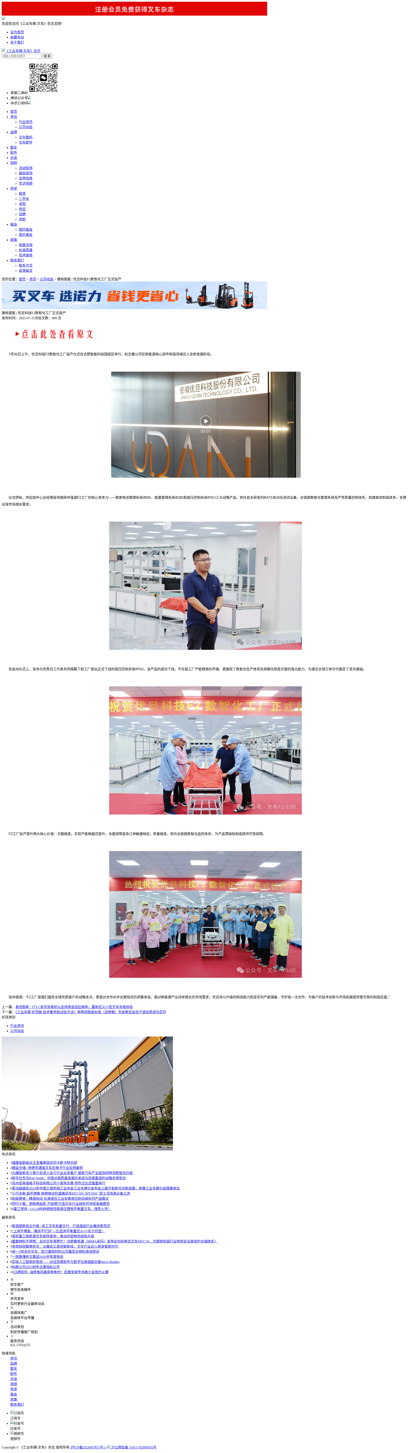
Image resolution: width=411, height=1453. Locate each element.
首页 (13, 111)
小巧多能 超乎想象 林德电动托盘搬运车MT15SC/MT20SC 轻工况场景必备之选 (71, 1193)
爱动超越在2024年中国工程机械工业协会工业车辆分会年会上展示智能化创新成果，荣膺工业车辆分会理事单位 (96, 1188)
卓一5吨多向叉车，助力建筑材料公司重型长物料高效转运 (55, 1251)
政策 (13, 240)
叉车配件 (26, 142)
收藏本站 (17, 37)
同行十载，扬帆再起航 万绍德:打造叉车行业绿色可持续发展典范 (61, 1204)
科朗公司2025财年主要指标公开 (36, 1267)
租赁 (22, 194)
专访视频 (26, 183)
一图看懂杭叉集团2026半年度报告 (37, 1257)
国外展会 (26, 235)
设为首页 (17, 32)
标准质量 (26, 250)
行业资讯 (26, 122)
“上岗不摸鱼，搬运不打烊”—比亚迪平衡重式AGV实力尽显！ (58, 1231)
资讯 (13, 117)
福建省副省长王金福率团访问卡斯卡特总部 (44, 1163)
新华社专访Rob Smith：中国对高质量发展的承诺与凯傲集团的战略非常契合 (69, 1178)
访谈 (13, 158)
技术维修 (26, 255)
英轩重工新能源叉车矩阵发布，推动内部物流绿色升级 (53, 1236)
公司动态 (26, 127)
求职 (22, 219)
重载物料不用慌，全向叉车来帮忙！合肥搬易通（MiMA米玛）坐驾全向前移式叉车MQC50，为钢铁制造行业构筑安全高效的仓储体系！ (115, 1241)
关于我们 (17, 42)
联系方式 (26, 265)
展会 (13, 224)
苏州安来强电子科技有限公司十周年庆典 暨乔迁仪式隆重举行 (58, 1183)
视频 (13, 163)
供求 (13, 188)
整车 (13, 147)
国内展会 (26, 229)
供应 (22, 209)
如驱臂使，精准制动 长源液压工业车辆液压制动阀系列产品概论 (60, 1198)
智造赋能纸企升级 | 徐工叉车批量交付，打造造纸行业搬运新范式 (61, 1226)
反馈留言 (26, 270)
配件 (13, 152)
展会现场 (26, 173)
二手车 (24, 199)
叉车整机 (26, 137)
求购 (22, 204)
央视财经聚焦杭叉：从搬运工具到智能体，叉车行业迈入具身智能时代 (65, 1246)
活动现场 (26, 168)
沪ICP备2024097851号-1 (88, 1447)
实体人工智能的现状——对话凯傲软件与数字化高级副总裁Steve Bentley (66, 1262)
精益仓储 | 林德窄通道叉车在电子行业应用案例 (47, 1168)
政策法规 (26, 245)
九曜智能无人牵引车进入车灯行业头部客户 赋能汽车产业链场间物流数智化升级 (72, 1173)
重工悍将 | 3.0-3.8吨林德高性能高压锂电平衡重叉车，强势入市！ (62, 1209)
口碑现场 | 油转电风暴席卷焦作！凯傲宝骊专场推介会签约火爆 (61, 1272)
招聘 (22, 214)
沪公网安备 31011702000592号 (133, 1447)
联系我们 (17, 260)
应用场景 (26, 178)
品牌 (13, 132)
